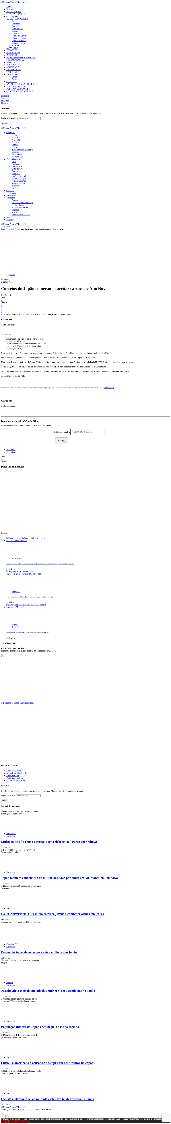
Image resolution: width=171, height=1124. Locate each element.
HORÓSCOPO (13, 52)
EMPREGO (11, 74)
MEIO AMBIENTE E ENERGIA (21, 57)
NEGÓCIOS (12, 62)
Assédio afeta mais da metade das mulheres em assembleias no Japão (48, 990)
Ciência (15, 145)
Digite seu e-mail (8, 118)
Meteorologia (17, 157)
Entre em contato (13, 771)
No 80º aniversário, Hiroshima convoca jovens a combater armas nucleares (52, 914)
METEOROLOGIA (15, 60)
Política (15, 135)
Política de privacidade (18, 1122)
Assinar (5, 123)
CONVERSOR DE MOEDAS (19, 91)
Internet (15, 147)
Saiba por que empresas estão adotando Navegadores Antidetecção (27, 632)
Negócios (16, 140)
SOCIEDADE (12, 67)
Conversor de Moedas (21, 215)
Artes (14, 21)
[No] (29, 1122)
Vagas (14, 77)
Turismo (15, 45)
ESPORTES (11, 50)
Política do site (18, 205)
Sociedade (16, 142)
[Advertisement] (85, 250)
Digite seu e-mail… (61, 432)
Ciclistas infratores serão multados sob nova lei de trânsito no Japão (47, 1099)
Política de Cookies (20, 207)
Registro (9, 9)
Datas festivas (17, 28)
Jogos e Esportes (19, 40)
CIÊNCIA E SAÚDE (15, 14)
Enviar (4, 801)
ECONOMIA (12, 48)
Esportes (15, 152)
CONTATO (11, 81)
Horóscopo (16, 188)
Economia (16, 137)
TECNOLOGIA (13, 69)
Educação (16, 33)
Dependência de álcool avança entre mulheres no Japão (39, 952)
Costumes (16, 24)
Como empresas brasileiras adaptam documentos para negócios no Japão (30, 597)
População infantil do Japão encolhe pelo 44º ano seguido (40, 1027)
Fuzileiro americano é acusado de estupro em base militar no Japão (47, 1063)
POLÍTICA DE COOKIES (18, 89)
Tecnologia (16, 627)
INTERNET (11, 55)
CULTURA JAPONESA (17, 19)
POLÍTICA (11, 65)
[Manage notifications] (7, 1117)
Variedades (16, 558)
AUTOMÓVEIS (13, 11)
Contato (15, 200)
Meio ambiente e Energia (22, 149)
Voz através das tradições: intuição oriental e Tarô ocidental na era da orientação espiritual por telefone (40, 563)
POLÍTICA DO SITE (15, 86)
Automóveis (17, 154)
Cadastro (15, 79)
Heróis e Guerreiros (20, 36)
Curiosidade (17, 26)
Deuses (15, 31)
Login (8, 7)
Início (3, 229)
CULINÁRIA (12, 16)
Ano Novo (10, 449)
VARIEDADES (13, 72)
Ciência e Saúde (13, 944)
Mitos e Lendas (18, 43)
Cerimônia (10, 452)
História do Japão (19, 38)
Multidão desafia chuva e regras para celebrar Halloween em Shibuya (49, 841)
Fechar (4, 1122)
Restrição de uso (109, 388)
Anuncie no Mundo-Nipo (22, 202)
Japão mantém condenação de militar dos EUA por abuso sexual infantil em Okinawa (59, 878)
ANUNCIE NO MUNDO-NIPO (20, 84)
